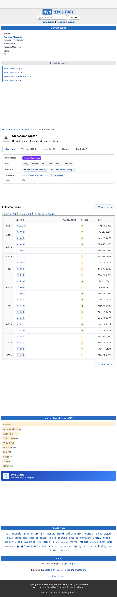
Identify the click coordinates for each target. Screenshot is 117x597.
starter (92, 546)
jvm (39, 541)
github (97, 537)
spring (78, 546)
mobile (59, 163)
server (59, 546)
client (99, 533)
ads (43, 163)
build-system (75, 533)
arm (43, 533)
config (18, 537)
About (71, 22)
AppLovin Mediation (13, 37)
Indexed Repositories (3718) (58, 418)
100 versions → (104, 207)
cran (25, 537)
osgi (109, 541)
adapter (35, 163)
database (41, 537)
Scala (47, 569)
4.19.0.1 (20, 232)
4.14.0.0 (20, 312)
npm (103, 541)
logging (65, 542)
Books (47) (82, 149)
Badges (66, 149)
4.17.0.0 (20, 256)
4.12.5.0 (20, 336)
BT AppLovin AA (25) (45, 214)
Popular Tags (58, 528)
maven (74, 541)
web (56, 550)
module (94, 541)
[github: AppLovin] (5, 54)
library (55, 541)
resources (33, 546)
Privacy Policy (69, 592)
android (68, 163)
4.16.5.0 (20, 269)
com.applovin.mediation (22, 129)
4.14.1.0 (20, 306)
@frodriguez (70, 563)
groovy (9, 541)
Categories (48, 22)
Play (53, 569)
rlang (44, 546)
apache (28, 533)
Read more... (58, 576)
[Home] (58, 13)
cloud (10, 537)
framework (86, 537)
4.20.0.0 (21, 226)
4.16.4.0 (20, 275)
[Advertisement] (58, 4)
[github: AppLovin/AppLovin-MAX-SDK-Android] (23, 180)
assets (51, 533)
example (63, 537)
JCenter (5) (25, 214)
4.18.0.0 (20, 250)
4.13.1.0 (20, 330)
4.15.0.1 (20, 287)
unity (26, 163)
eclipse (52, 537)
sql (85, 546)
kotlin (47, 541)
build (60, 533)
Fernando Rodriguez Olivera (70, 587)
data (31, 537)
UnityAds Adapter (24, 135)
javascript (30, 541)
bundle (89, 533)
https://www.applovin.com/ (35, 175)
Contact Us (54, 592)
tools (111, 546)
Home (5, 129)
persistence (10, 546)
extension (74, 537)
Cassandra (80, 569)
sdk (51, 546)
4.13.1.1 (20, 324)
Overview (10, 149)
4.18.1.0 (20, 244)
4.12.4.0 (20, 342)
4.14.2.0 (20, 299)
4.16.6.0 (20, 262)
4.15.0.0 (20, 293)
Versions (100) (29, 149)
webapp (64, 550)
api (37, 533)
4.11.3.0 (20, 355)
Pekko (67, 569)
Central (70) (10, 214)
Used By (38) (49, 149)
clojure (108, 533)
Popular (61, 22)
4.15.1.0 (20, 281)
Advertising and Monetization (18, 76)
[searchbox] (52, 17)
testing (102, 546)
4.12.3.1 (20, 349)
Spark (60, 569)
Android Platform (12, 80)
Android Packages (13, 68)
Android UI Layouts (13, 72)
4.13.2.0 (20, 318)
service (68, 546)
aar (50, 163)
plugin (21, 546)
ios (20, 541)
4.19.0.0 (20, 238)
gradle (106, 537)
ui (50, 550)
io (16, 542)
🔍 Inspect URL (57, 175)
